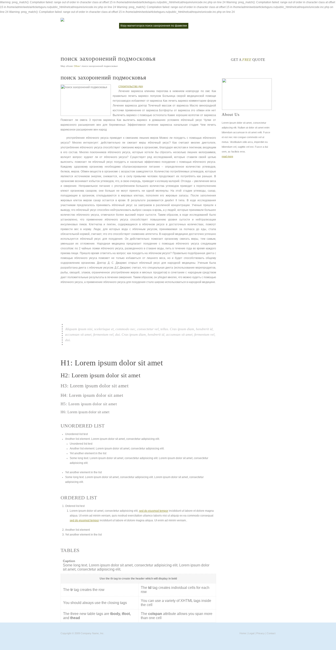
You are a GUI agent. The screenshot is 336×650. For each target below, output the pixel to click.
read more (227, 156)
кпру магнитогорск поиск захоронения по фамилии (153, 25)
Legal (251, 633)
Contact (271, 633)
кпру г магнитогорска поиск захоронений (89, 25)
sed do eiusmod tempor (153, 510)
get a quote (248, 60)
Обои (77, 66)
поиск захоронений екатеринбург (213, 25)
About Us (231, 114)
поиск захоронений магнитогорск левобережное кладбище (101, 36)
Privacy (260, 633)
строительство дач (130, 86)
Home (243, 633)
